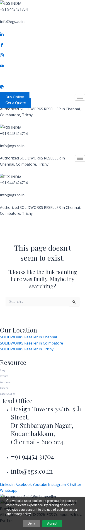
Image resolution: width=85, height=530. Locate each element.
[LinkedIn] (42, 34)
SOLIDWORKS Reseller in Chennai (28, 337)
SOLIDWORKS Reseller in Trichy (26, 349)
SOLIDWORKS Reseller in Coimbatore (31, 343)
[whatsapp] (42, 86)
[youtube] (42, 65)
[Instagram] (42, 55)
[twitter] (42, 76)
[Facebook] (42, 44)
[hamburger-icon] (80, 97)
